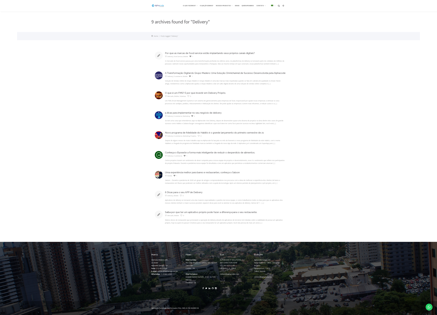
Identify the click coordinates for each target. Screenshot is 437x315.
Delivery (170, 56)
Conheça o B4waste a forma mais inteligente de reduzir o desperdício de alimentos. (210, 152)
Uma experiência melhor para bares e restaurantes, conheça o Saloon (202, 172)
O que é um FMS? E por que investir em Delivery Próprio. (195, 93)
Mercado (170, 96)
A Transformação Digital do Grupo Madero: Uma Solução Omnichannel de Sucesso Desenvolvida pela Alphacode (225, 73)
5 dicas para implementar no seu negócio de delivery (193, 112)
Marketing (186, 116)
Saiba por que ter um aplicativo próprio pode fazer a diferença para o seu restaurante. (211, 212)
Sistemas (183, 96)
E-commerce (178, 76)
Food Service (178, 56)
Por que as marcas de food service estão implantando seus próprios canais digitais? (210, 53)
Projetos (193, 136)
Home (156, 36)
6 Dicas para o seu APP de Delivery (183, 192)
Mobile (185, 56)
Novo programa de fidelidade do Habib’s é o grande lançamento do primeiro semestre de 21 (214, 132)
